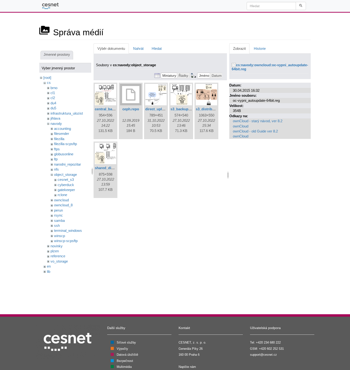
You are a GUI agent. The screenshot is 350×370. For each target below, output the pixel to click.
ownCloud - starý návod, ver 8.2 (257, 121)
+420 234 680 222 (268, 342)
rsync (58, 215)
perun (58, 210)
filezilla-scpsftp (65, 144)
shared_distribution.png (115, 168)
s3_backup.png (183, 109)
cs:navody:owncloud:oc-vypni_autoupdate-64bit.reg (270, 67)
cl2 (52, 98)
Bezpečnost (125, 361)
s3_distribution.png (212, 109)
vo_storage (59, 261)
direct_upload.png (160, 109)
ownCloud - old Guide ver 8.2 (255, 131)
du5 (53, 108)
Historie (260, 48)
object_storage (65, 174)
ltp (56, 159)
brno (53, 88)
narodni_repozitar (67, 164)
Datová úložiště (127, 354)
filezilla (59, 139)
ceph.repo (130, 109)
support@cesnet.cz (263, 354)
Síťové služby (126, 342)
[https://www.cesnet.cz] (68, 342)
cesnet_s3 (66, 179)
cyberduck (66, 185)
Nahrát (138, 48)
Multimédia (124, 367)
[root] (47, 78)
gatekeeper (66, 190)
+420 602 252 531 (271, 348)
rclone (62, 195)
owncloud (61, 200)
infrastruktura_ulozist (66, 113)
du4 (53, 103)
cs (49, 83)
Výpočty (122, 348)
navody (56, 124)
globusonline (63, 154)
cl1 (52, 93)
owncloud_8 (63, 205)
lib (48, 271)
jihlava (55, 118)
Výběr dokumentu (111, 48)
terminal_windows (68, 230)
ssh (57, 225)
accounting (62, 129)
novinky (56, 246)
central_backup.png (111, 109)
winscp (59, 236)
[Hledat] (301, 6)
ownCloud (240, 126)
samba (59, 220)
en (49, 266)
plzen (54, 251)
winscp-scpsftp (66, 241)
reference (57, 256)
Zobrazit (239, 48)
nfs (56, 169)
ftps (57, 149)
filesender (61, 134)
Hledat (157, 48)
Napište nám (187, 367)
